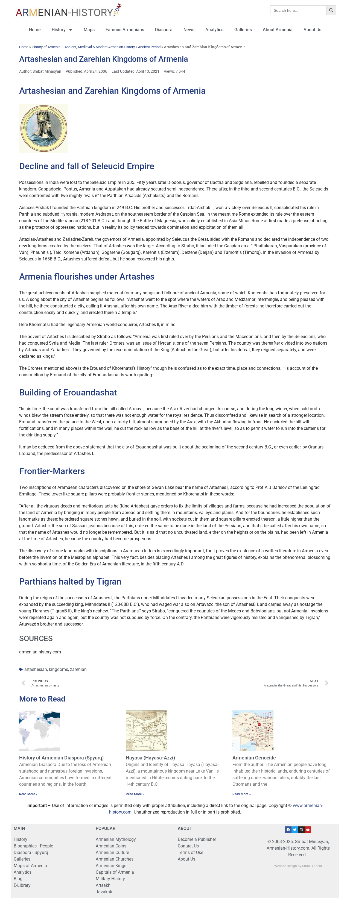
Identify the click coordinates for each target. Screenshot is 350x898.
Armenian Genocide (254, 758)
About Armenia (278, 29)
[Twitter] (294, 829)
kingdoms (58, 669)
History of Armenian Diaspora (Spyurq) (61, 758)
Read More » (28, 794)
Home (35, 29)
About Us (312, 29)
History (59, 29)
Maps (89, 29)
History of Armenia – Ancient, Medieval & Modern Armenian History (83, 47)
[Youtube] (308, 829)
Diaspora (164, 29)
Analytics (214, 29)
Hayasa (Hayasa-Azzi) (150, 758)
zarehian (78, 669)
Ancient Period (149, 47)
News (188, 29)
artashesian (35, 669)
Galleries (243, 29)
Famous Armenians (125, 29)
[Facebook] (288, 829)
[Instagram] (301, 829)
